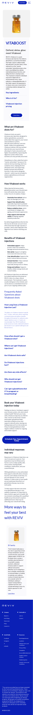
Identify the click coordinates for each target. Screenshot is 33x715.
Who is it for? (11, 98)
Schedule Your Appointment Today (16, 440)
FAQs (5, 623)
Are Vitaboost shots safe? (15, 355)
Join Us (21, 616)
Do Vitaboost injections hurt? (14, 363)
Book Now (22, 2)
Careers (21, 618)
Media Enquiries (23, 660)
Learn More (11, 593)
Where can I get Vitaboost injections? (15, 347)
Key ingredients (12, 92)
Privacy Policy (22, 648)
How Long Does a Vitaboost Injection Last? (15, 306)
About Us (6, 616)
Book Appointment (23, 638)
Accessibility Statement (25, 653)
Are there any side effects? (15, 372)
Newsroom (7, 621)
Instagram (6, 641)
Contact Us (6, 626)
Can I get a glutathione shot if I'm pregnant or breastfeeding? (15, 391)
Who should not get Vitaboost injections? (13, 380)
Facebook (6, 638)
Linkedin (6, 646)
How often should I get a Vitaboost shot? (14, 337)
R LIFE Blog (6, 618)
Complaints (22, 650)
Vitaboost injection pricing (14, 105)
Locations (21, 641)
